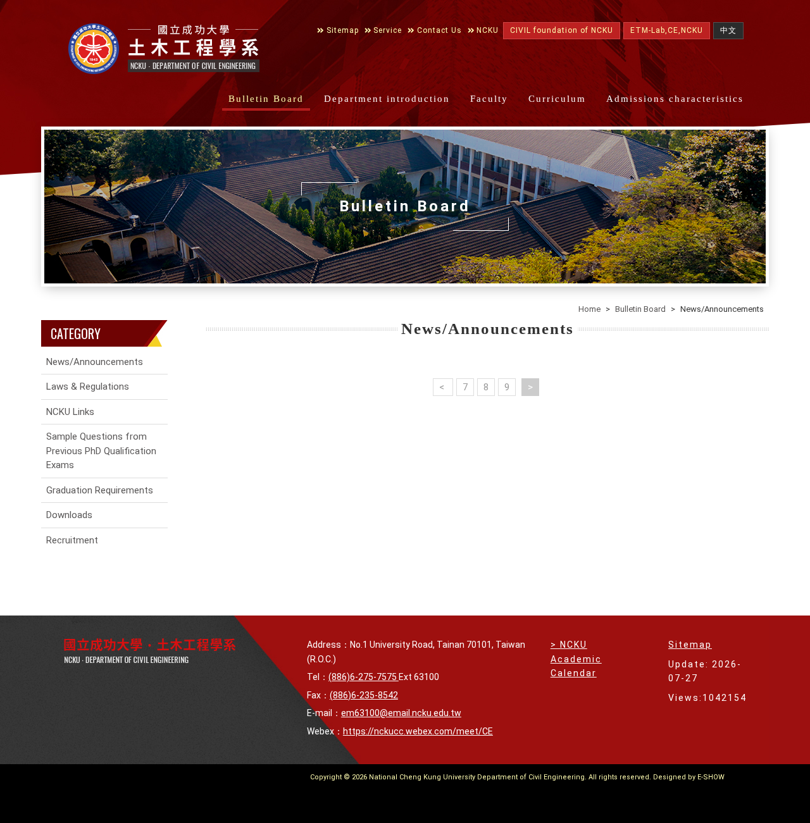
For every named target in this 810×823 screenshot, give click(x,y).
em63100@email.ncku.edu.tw (401, 713)
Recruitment (72, 540)
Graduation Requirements (99, 490)
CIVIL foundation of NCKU (561, 30)
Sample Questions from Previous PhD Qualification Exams (101, 451)
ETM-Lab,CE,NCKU (666, 30)
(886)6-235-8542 (364, 695)
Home (589, 309)
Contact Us (438, 30)
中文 (728, 30)
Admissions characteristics (675, 99)
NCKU (486, 30)
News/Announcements (94, 362)
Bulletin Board (266, 99)
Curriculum (557, 99)
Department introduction (387, 99)
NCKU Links (70, 412)
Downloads (69, 515)
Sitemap (341, 30)
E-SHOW (711, 777)
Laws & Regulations (87, 386)
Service (386, 30)
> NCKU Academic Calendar (576, 659)
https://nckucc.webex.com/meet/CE (418, 731)
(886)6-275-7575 (363, 677)
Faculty (489, 99)
